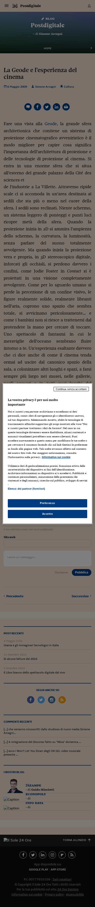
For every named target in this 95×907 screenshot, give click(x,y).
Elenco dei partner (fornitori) (26, 488)
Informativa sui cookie (56, 457)
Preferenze (47, 503)
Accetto (47, 513)
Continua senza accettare (71, 388)
